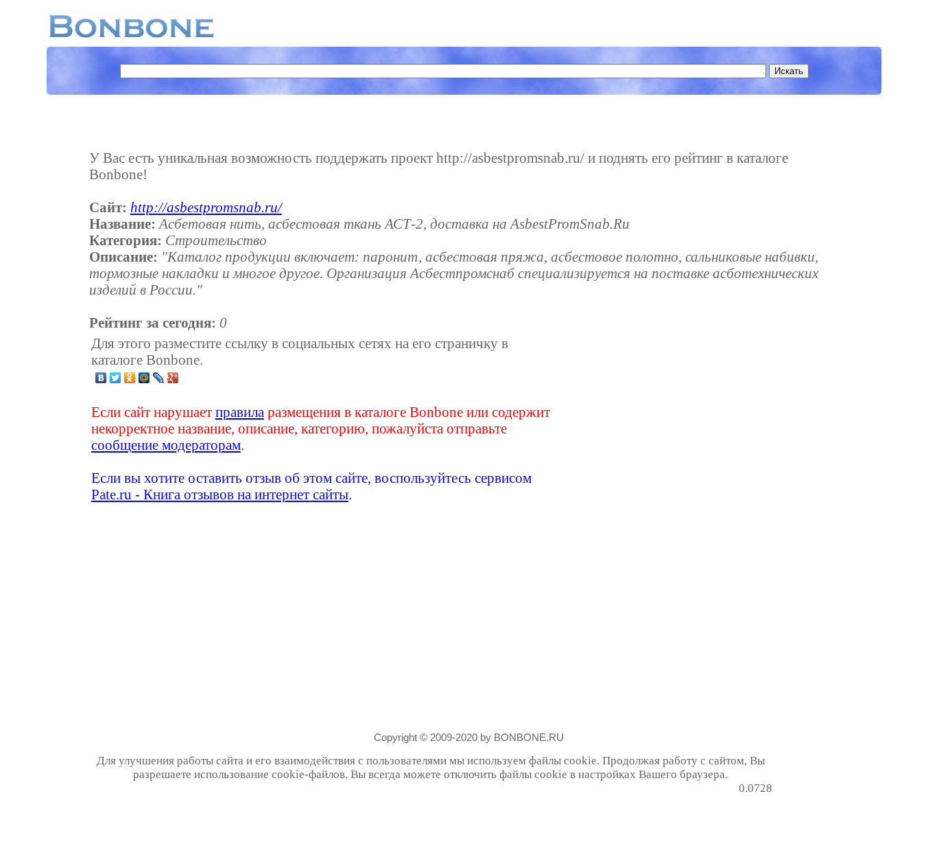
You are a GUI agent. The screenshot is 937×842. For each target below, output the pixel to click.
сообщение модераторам (166, 445)
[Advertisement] (664, 419)
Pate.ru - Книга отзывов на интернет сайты (219, 494)
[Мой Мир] (144, 378)
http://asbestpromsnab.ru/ (206, 207)
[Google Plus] (173, 378)
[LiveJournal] (159, 378)
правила (239, 412)
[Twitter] (115, 378)
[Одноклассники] (130, 378)
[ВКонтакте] (101, 378)
